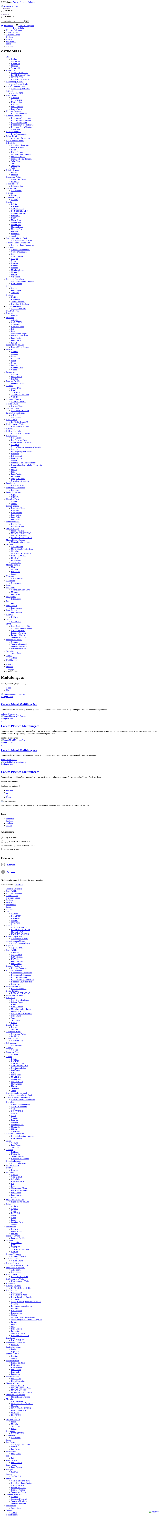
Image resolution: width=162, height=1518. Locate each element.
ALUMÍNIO (16, 388)
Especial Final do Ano (15, 345)
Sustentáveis (11, 651)
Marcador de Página (19, 333)
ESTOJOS (15, 358)
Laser (13, 218)
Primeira (9, 790)
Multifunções (16, 229)
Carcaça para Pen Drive (20, 590)
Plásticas (14, 231)
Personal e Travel (18, 156)
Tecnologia (15, 166)
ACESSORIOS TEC (19, 73)
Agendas (9, 46)
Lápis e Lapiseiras (13, 492)
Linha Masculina (12, 522)
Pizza (13, 472)
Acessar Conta (18, 2)
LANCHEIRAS (17, 485)
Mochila (14, 569)
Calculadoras (11, 188)
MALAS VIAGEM (19, 535)
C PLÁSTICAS (17, 209)
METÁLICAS (17, 227)
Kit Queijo (15, 299)
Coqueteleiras (16, 100)
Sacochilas (15, 572)
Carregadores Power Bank (16, 238)
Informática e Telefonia (15, 413)
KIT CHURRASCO (19, 422)
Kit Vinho (15, 104)
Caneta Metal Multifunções (19, 704)
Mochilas (9, 544)
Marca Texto (16, 220)
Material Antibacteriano (15, 540)
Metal (13, 361)
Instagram (11, 865)
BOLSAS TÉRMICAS (20, 138)
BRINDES (10, 143)
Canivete (14, 374)
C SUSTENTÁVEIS (19, 211)
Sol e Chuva (16, 161)
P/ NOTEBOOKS (18, 556)
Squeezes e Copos (18, 637)
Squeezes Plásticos (18, 649)
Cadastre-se (32, 2)
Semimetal (15, 234)
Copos (8, 286)
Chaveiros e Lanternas (20, 145)
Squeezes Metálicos (19, 646)
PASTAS (15, 181)
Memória (14, 592)
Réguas (14, 342)
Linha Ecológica (12, 499)
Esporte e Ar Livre (18, 633)
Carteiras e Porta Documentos (18, 243)
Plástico (14, 274)
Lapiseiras (15, 497)
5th (7, 57)
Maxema (14, 66)
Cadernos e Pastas (13, 177)
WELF (14, 168)
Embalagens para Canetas (21, 451)
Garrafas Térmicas (13, 399)
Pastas (8, 44)
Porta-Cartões (16, 474)
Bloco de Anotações (14, 111)
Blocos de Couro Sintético (21, 127)
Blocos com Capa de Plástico (22, 125)
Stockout (14, 175)
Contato (9, 825)
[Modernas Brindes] (9, 6)
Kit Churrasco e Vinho (15, 424)
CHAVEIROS (17, 256)
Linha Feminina (12, 506)
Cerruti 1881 (16, 61)
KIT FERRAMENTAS (20, 75)
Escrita (14, 172)
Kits (12, 329)
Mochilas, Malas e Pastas (21, 154)
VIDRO (14, 397)
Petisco (14, 469)
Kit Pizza (14, 297)
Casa (13, 254)
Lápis (13, 494)
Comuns (14, 288)
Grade (8, 688)
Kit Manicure (16, 513)
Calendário (15, 324)
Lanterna (14, 265)
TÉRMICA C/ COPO (20, 395)
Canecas (9, 193)
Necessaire (10, 576)
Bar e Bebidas (18, 28)
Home (13, 150)
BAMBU (15, 206)
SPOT (8, 624)
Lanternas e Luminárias (15, 488)
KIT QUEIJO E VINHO (21, 433)
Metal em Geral (17, 270)
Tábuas (9, 655)
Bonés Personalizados (15, 141)
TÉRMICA (15, 392)
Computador (16, 417)
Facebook (11, 872)
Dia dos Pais (16, 524)
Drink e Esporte (17, 147)
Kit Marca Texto (17, 327)
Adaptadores (16, 415)
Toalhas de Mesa (18, 302)
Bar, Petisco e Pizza (19, 440)
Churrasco (15, 445)
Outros (14, 504)
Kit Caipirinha (17, 102)
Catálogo (9, 823)
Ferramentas (11, 41)
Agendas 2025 (17, 93)
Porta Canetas (11, 606)
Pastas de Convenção (19, 336)
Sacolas (9, 619)
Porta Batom (16, 515)
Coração (14, 259)
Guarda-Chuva (12, 404)
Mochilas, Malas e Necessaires (23, 463)
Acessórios (10, 70)
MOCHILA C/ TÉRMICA (22, 549)
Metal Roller (16, 225)
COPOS (14, 200)
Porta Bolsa (15, 517)
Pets (7, 601)
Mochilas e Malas (13, 565)
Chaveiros (10, 247)
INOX (13, 390)
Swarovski (15, 68)
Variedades (15, 277)
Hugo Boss (15, 63)
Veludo (14, 370)
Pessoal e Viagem (18, 635)
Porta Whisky (16, 109)
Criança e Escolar (18, 631)
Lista (8, 690)
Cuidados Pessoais (13, 306)
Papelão (14, 365)
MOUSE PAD (17, 77)
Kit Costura (15, 510)
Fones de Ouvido (13, 381)
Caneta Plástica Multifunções (20, 726)
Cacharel (14, 59)
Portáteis (14, 379)
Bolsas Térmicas (12, 136)
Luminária (15, 490)
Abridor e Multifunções (20, 249)
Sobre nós (10, 819)
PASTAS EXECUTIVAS (21, 538)
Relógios (9, 615)
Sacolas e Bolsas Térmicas (21, 159)
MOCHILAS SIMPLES (21, 553)
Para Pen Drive (17, 367)
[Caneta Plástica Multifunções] (13, 716)
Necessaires (10, 581)
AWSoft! (19, 884)
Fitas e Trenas (16, 376)
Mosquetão (15, 272)
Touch (13, 236)
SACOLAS (16, 621)
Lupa (13, 331)
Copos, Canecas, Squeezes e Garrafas (26, 447)
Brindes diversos (12, 170)
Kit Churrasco (11, 420)
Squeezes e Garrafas (14, 640)
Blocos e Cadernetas (14, 30)
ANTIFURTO (17, 547)
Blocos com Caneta (19, 122)
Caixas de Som (12, 32)
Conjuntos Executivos (15, 279)
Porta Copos (16, 290)
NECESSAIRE (17, 578)
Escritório (10, 318)
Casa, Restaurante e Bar (20, 626)
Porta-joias (15, 519)
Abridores (15, 98)
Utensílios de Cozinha (20, 304)
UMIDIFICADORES (20, 79)
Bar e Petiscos (16, 438)
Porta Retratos (11, 610)
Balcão (14, 204)
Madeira (14, 268)
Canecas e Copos (13, 35)
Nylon (13, 363)
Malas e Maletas (12, 528)
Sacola (13, 574)
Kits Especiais (11, 435)
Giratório (14, 263)
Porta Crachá (16, 340)
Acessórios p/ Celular (14, 82)
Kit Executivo (16, 284)
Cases (13, 356)
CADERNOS (16, 322)
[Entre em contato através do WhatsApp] (154, 1512)
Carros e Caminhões (19, 252)
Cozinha (9, 37)
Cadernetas (15, 129)
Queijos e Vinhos (18, 479)
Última (9, 797)
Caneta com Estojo (18, 213)
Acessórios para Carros (15, 86)
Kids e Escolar (17, 152)
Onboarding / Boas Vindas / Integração (26, 465)
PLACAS (15, 558)
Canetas (9, 202)
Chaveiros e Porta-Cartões (21, 628)
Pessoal (14, 467)
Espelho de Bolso (18, 508)
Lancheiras (10, 483)
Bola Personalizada (13, 132)
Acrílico (14, 352)
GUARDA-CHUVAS (20, 411)
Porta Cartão (16, 338)
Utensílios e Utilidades (20, 481)
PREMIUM (16, 560)
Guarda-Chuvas (12, 408)
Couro (13, 261)
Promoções (15, 476)
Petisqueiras (11, 597)
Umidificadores (12, 660)
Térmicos (15, 293)
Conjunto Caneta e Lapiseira (22, 281)
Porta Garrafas (17, 107)
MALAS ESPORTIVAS (21, 533)
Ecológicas (15, 215)
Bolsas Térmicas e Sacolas (21, 442)
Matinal (14, 460)
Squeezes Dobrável (19, 644)
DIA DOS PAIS (12, 311)
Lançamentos (16, 458)
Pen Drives (10, 587)
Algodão (14, 354)
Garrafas (9, 386)
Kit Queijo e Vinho (13, 431)
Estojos (9, 39)
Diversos (9, 313)
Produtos (9, 667)
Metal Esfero (16, 222)
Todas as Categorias (26, 26)
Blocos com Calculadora (21, 120)
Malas (13, 567)
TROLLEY (16, 562)
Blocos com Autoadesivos (21, 118)
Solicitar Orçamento (9, 714)
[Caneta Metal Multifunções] (13, 694)
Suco (13, 163)
